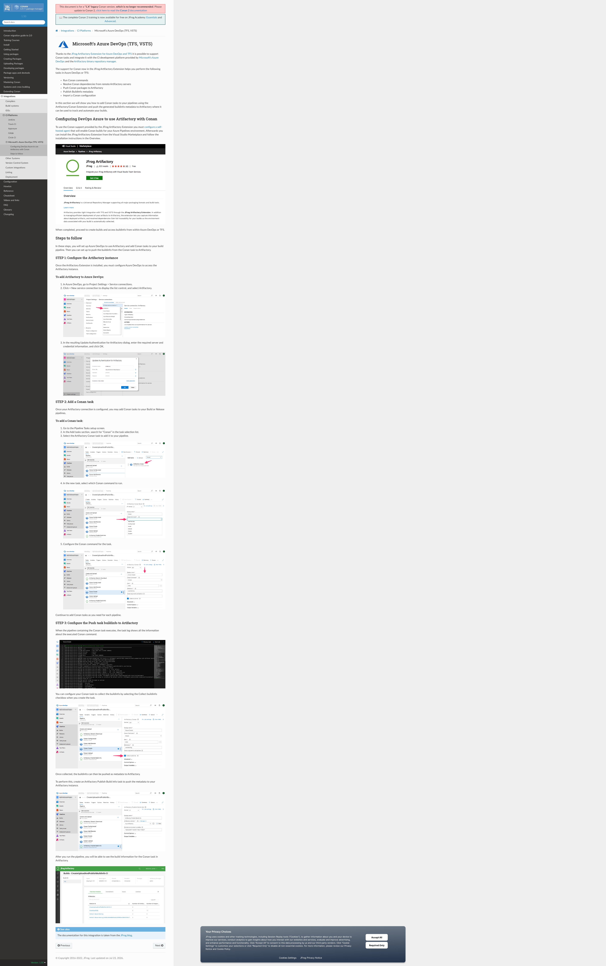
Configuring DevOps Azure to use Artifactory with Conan (24, 148)
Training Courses (11, 40)
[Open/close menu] (2, 96)
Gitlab (11, 133)
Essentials (151, 17)
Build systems (12, 106)
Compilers (10, 101)
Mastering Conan (12, 82)
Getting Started (11, 49)
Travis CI (12, 124)
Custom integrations (15, 167)
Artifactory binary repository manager (95, 61)
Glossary (8, 210)
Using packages (11, 54)
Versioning (9, 77)
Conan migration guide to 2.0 (18, 35)
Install (6, 45)
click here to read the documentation (121, 10)
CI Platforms (12, 115)
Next (158, 945)
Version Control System (17, 163)
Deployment (12, 177)
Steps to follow (16, 154)
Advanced (110, 21)
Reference (8, 191)
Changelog (9, 214)
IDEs (8, 110)
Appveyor (12, 129)
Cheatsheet (9, 196)
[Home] (57, 30)
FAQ (6, 205)
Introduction (10, 31)
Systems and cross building (17, 87)
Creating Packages (12, 59)
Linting (9, 172)
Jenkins (11, 120)
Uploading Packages (13, 63)
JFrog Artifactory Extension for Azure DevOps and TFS (101, 54)
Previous (65, 945)
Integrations (9, 96)
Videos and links (11, 200)
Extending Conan (12, 91)
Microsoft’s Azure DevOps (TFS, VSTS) (25, 142)
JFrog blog (126, 935)
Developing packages (14, 68)
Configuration (10, 181)
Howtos (7, 186)
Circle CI (12, 138)
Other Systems (13, 158)
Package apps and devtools (17, 73)
